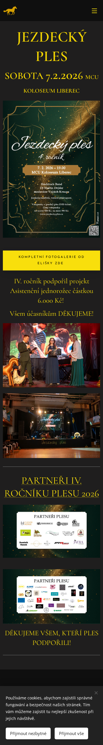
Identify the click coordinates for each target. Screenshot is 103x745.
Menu (94, 10)
